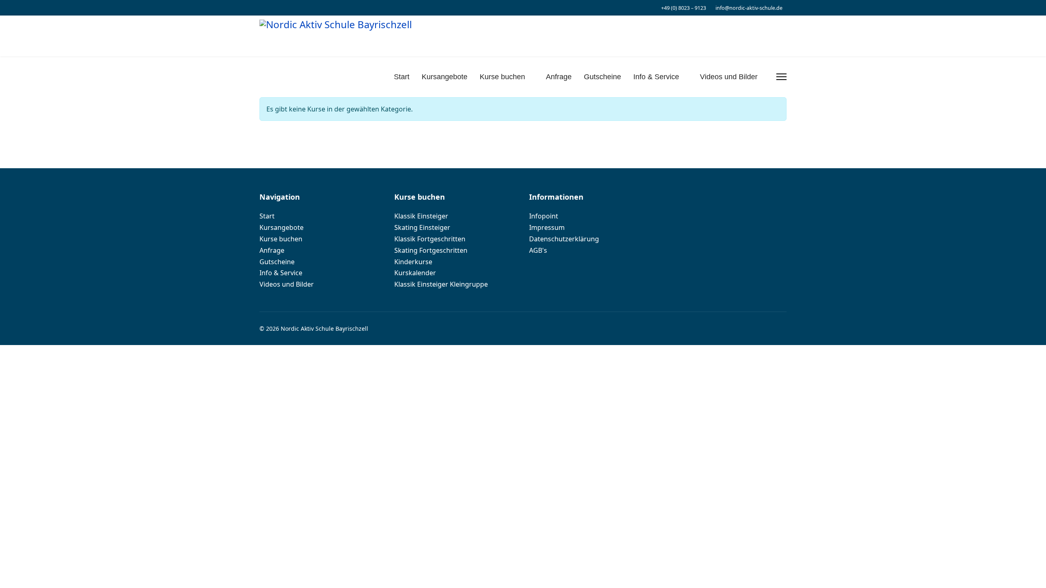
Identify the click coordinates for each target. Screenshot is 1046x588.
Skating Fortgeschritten (430, 250)
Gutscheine (602, 77)
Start (401, 77)
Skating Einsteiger (422, 227)
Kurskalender (415, 273)
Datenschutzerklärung (564, 239)
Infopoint (543, 216)
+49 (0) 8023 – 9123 (683, 7)
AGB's (538, 250)
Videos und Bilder (729, 77)
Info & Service (656, 77)
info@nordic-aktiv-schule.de (748, 7)
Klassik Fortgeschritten (429, 239)
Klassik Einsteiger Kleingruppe (441, 284)
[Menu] (781, 76)
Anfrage (559, 77)
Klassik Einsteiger (421, 216)
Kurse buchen (502, 77)
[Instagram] (261, 7)
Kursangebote (444, 77)
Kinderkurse (413, 262)
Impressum (547, 227)
